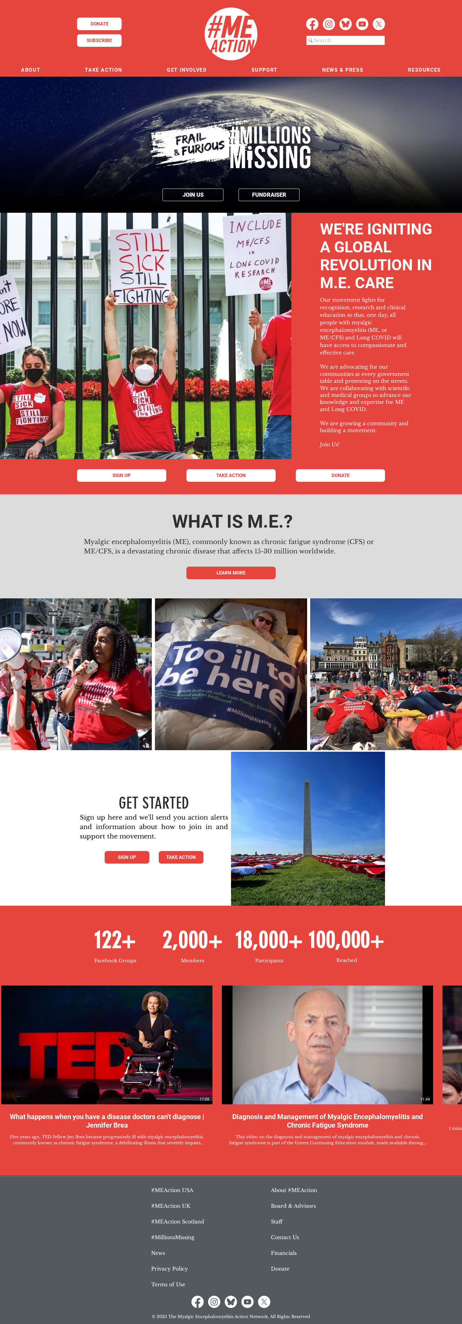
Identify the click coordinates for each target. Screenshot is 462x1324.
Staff (277, 1221)
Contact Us (285, 1237)
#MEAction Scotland (177, 1221)
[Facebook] (312, 24)
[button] (30, 70)
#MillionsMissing (173, 1237)
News (158, 1253)
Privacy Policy (169, 1269)
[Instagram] (329, 24)
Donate (280, 1269)
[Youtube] (362, 24)
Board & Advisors (293, 1206)
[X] (379, 24)
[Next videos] (453, 1043)
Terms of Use (168, 1284)
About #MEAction (294, 1190)
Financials (284, 1253)
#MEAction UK (170, 1206)
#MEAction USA (172, 1190)
